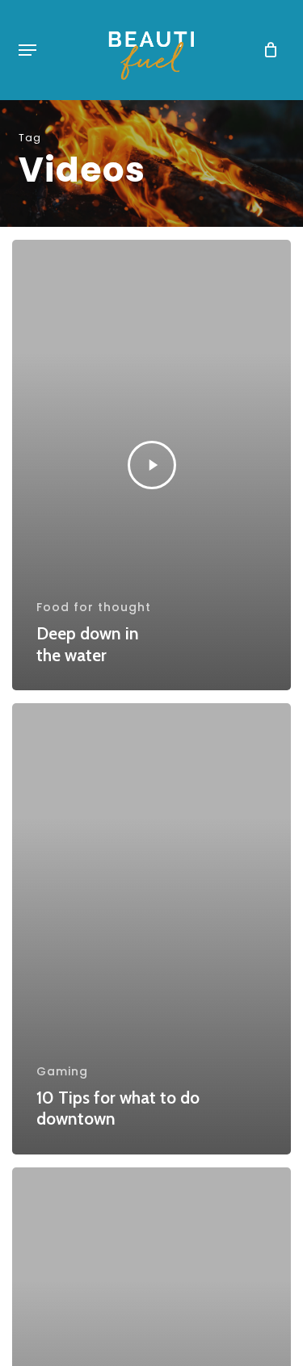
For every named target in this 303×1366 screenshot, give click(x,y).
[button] (27, 50)
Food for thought (93, 607)
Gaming (62, 1071)
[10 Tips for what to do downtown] (151, 928)
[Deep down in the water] (151, 465)
